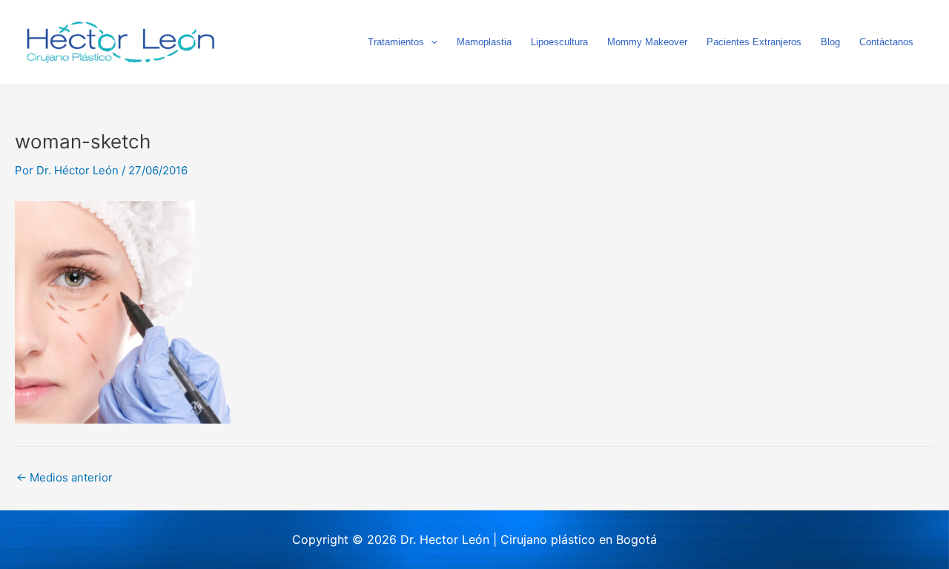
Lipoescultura (559, 41)
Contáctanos (886, 41)
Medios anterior (64, 477)
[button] (430, 42)
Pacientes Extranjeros (754, 41)
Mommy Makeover (647, 41)
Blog (830, 41)
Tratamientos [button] (396, 41)
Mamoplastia (484, 41)
